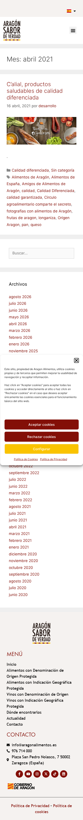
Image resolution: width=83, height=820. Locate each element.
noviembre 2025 (23, 351)
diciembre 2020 (23, 554)
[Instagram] (37, 774)
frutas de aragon (21, 218)
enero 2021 (19, 547)
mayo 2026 (19, 317)
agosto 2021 (20, 506)
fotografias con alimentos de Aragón (39, 211)
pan (25, 224)
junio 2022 (18, 486)
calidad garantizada (24, 197)
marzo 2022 (19, 493)
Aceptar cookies (41, 424)
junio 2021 (18, 520)
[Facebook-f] (19, 774)
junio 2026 (18, 310)
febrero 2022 (20, 500)
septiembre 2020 (24, 574)
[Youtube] (28, 774)
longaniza (47, 218)
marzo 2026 (19, 330)
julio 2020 (17, 588)
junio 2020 (18, 594)
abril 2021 (17, 527)
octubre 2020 (21, 567)
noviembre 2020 (23, 561)
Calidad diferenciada (30, 170)
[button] (76, 360)
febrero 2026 (20, 337)
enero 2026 (19, 344)
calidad (28, 190)
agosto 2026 (20, 297)
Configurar (41, 449)
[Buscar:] (41, 253)
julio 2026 (17, 303)
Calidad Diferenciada (55, 190)
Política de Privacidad (53, 459)
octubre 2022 (21, 466)
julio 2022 (17, 479)
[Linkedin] (63, 774)
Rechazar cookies (41, 436)
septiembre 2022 (24, 473)
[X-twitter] (46, 774)
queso (36, 224)
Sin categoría (62, 170)
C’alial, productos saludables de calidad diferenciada (35, 91)
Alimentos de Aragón (30, 177)
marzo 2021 (19, 533)
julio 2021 (17, 513)
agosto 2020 (20, 581)
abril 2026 (18, 324)
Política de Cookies (26, 459)
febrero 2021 (20, 540)
